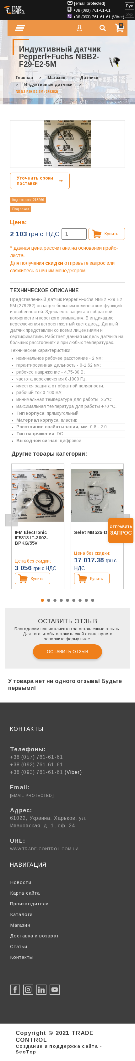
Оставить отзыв (67, 651)
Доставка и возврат (34, 935)
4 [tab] (61, 600)
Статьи (19, 946)
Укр (129, 14)
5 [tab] (67, 600)
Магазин (56, 77)
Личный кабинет (79, 28)
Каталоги (21, 914)
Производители (29, 903)
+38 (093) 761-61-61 (92, 10)
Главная (24, 77)
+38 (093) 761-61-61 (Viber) (98, 16)
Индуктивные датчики (48, 84)
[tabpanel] (38, 526)
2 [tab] (49, 600)
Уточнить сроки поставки (35, 180)
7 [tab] (80, 600)
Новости (20, 882)
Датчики (89, 77)
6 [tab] (74, 600)
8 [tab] (86, 600)
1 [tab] (42, 600)
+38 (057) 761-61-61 (36, 757)
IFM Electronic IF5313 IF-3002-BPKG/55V (31, 538)
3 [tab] (55, 600)
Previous (11, 520)
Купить (111, 233)
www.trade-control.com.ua (44, 849)
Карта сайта (25, 893)
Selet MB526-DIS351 (96, 532)
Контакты (21, 957)
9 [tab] (92, 600)
